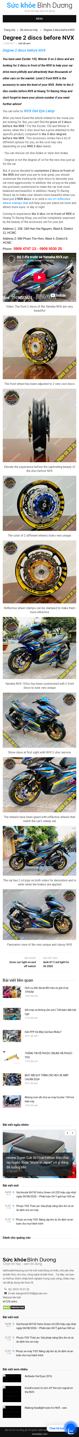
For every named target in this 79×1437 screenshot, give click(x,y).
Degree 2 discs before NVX (59, 29)
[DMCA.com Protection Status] (14, 1307)
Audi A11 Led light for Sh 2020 (56, 964)
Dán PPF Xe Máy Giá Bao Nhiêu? (43, 1031)
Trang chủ (9, 29)
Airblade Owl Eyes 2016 (38, 1376)
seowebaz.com (39, 1434)
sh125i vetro (10, 1301)
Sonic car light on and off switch (22, 964)
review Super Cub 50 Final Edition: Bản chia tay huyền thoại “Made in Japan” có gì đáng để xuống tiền (37, 1162)
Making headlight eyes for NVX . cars (46, 1407)
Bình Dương (39, 5)
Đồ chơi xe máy (29, 29)
